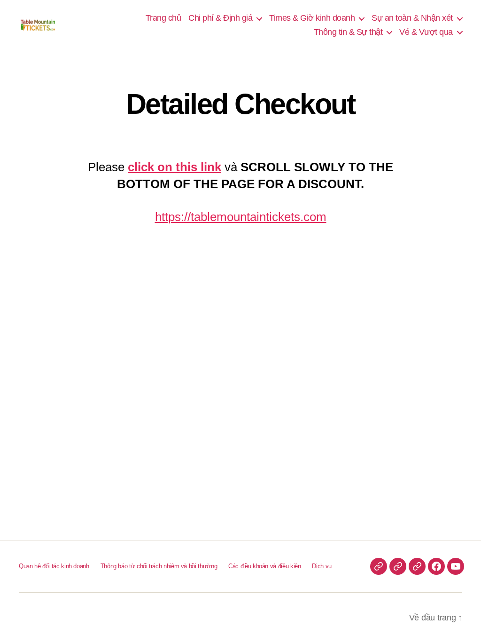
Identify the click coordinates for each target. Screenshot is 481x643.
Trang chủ (163, 18)
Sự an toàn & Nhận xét (412, 18)
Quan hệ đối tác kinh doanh (54, 566)
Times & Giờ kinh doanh (312, 18)
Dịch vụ (321, 566)
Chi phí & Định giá (220, 18)
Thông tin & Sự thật (348, 32)
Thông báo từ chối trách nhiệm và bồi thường (159, 566)
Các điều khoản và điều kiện (264, 566)
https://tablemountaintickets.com (240, 217)
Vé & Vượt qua (426, 32)
